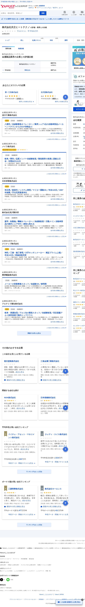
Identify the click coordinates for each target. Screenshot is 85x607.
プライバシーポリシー (16, 599)
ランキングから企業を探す (28, 565)
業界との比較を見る (25, 101)
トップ (7, 40)
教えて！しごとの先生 (6, 571)
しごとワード (40, 571)
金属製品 (29, 548)
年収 (54, 39)
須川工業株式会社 (9, 115)
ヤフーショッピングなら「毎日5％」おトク (50, 7)
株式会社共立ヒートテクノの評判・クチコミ (47, 548)
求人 (22, 40)
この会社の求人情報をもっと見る (55, 139)
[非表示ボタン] (82, 600)
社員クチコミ (37, 39)
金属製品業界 (6, 33)
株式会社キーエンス (53, 489)
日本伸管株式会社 (9, 181)
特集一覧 (82, 14)
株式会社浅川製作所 (10, 212)
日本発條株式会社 (48, 398)
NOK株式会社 (10, 398)
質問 (66, 40)
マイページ (16, 559)
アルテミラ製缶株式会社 (12, 304)
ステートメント (53, 599)
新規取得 (42, 6)
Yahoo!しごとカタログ (8, 548)
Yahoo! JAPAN (59, 594)
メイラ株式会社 (8, 146)
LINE (11, 579)
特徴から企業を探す (13, 565)
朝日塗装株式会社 (11, 361)
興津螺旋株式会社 (9, 275)
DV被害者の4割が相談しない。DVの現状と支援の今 (16, 1)
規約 (41, 599)
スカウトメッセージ (5, 559)
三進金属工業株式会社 (50, 361)
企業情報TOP (21, 548)
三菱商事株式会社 (15, 489)
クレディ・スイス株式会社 (56, 434)
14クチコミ (22, 31)
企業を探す (65, 14)
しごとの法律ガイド (19, 571)
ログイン (31, 7)
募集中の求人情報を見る (16, 380)
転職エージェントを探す (44, 565)
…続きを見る (19, 372)
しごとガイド (31, 571)
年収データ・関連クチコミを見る (20, 463)
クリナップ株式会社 (10, 244)
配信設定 (31, 559)
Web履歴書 (24, 559)
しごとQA (73, 14)
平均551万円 (34, 31)
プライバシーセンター (30, 599)
